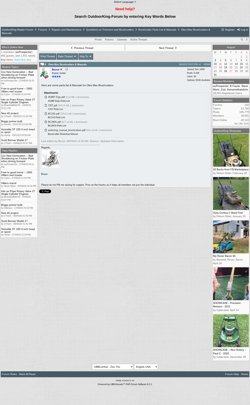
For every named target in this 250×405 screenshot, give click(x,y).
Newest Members (224, 81)
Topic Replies (9, 150)
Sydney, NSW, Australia (198, 80)
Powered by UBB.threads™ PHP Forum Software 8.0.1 (125, 384)
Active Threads (138, 39)
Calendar (122, 39)
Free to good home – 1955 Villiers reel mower (16, 90)
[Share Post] (200, 64)
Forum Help (232, 374)
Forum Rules (9, 374)
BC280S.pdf (54, 122)
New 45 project (9, 113)
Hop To (84, 56)
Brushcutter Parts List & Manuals (157, 29)
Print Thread (47, 56)
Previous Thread (83, 47)
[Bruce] (44, 77)
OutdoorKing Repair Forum (17, 29)
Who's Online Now (12, 47)
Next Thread (166, 47)
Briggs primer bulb (11, 121)
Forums (42, 29)
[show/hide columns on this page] (247, 40)
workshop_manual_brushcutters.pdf (66, 130)
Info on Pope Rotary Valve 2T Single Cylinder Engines (18, 101)
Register (229, 29)
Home (244, 374)
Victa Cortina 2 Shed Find (228, 212)
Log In (244, 29)
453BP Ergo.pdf (56, 97)
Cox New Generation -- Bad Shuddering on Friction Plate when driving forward (17, 74)
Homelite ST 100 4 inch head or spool (18, 131)
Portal (98, 39)
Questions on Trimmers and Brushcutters (110, 29)
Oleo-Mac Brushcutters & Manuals (67, 64)
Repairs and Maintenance (66, 29)
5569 (207, 64)
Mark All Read (27, 374)
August (231, 47)
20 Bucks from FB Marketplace (231, 169)
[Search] (242, 40)
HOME (118, 381)
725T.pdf (52, 105)
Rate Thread (65, 56)
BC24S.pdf (53, 113)
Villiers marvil (8, 183)
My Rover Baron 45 (224, 255)
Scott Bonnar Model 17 (14, 140)
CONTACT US (128, 381)
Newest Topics (10, 66)
